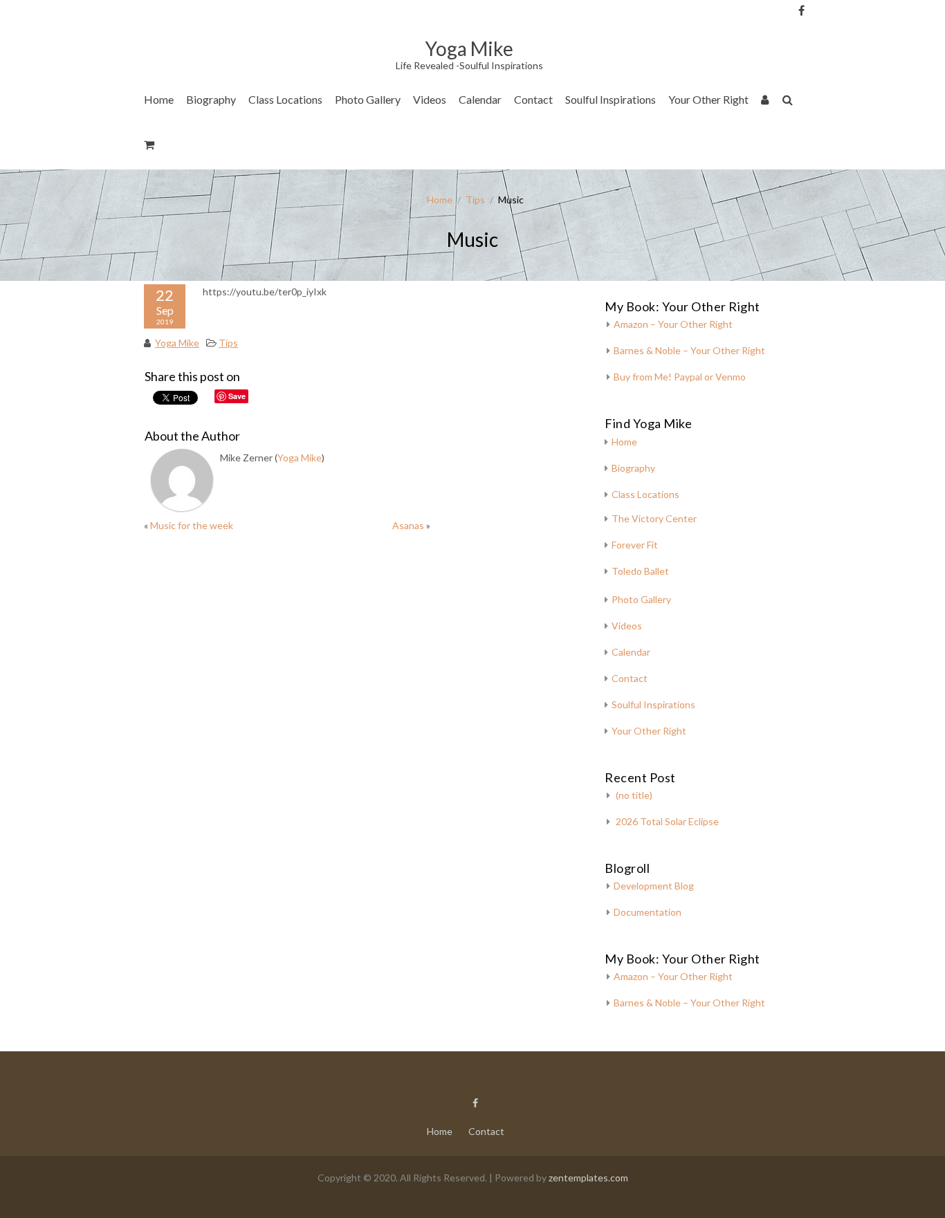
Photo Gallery (368, 99)
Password (824, 85)
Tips (475, 199)
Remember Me (828, 138)
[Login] (765, 102)
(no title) (634, 795)
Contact (533, 99)
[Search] (788, 102)
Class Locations (285, 99)
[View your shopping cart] (149, 146)
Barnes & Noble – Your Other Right (689, 350)
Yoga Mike (177, 343)
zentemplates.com (588, 1177)
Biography (211, 99)
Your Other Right (708, 99)
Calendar (480, 99)
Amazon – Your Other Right (673, 324)
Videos (429, 99)
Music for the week (191, 525)
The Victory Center (298, 141)
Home (159, 99)
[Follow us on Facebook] (801, 10)
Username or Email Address (824, 28)
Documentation (647, 912)
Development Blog (654, 886)
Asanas (408, 525)
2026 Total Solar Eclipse (667, 821)
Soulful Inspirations (610, 99)
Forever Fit (635, 545)
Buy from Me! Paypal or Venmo (680, 376)
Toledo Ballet (640, 571)
